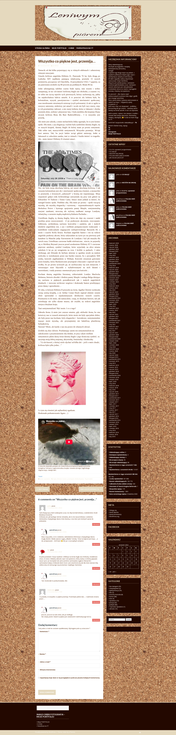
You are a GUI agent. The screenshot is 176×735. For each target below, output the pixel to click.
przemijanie (70, 479)
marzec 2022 (113, 310)
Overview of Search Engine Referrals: (123, 486)
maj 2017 (112, 408)
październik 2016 (114, 420)
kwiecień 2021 (114, 327)
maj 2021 (112, 325)
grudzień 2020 (114, 335)
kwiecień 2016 (114, 432)
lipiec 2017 (112, 404)
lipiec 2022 (112, 304)
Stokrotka (51, 590)
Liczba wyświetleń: (116, 479)
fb (136, 123)
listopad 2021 (113, 318)
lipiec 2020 (112, 343)
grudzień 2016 (114, 416)
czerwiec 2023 (114, 282)
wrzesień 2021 (114, 322)
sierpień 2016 (113, 424)
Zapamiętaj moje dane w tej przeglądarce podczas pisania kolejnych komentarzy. (70, 678)
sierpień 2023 (113, 280)
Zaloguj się (113, 510)
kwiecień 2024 (114, 268)
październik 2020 (114, 339)
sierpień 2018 (113, 379)
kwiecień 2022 (114, 308)
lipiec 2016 (112, 426)
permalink (89, 479)
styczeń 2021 (113, 333)
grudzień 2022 (114, 294)
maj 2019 (112, 363)
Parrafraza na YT (84, 48)
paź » (114, 572)
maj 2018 (112, 384)
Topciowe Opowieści (116, 607)
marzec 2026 (113, 245)
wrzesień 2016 (114, 422)
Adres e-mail (45, 662)
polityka (111, 605)
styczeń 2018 (113, 392)
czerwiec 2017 (114, 406)
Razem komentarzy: (117, 491)
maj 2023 (112, 284)
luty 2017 (112, 412)
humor (41, 479)
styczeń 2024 (113, 270)
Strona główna (42, 48)
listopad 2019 (113, 357)
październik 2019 (114, 359)
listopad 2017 (113, 396)
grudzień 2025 (114, 249)
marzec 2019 (113, 367)
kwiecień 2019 (114, 365)
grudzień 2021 (114, 316)
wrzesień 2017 (114, 400)
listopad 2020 (113, 337)
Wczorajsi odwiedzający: (118, 462)
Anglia (54, 479)
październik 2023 (114, 276)
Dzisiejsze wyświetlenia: (118, 455)
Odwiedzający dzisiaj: (117, 457)
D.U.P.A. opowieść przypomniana (120, 150)
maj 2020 (112, 347)
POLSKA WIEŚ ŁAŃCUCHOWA (119, 156)
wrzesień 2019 (114, 361)
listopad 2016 (113, 418)
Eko (110, 592)
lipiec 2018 (112, 382)
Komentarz (44, 631)
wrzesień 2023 (114, 278)
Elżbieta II (59, 479)
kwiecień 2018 (114, 386)
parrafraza (55, 66)
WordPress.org (114, 516)
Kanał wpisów (114, 512)
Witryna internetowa (47, 670)
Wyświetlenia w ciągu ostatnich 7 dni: (123, 465)
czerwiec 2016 (114, 428)
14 (119, 559)
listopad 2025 (113, 251)
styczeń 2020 (113, 355)
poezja (111, 603)
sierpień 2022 (113, 302)
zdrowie (112, 609)
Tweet (40, 476)
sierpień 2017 (113, 402)
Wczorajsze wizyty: (116, 460)
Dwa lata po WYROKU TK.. (90, 489)
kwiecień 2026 (114, 243)
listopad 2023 (113, 274)
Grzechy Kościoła (115, 594)
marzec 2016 (113, 434)
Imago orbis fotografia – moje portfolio (51, 715)
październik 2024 (114, 263)
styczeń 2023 (113, 292)
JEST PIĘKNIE (43, 489)
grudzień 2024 (114, 259)
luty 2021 (112, 331)
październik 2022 (114, 298)
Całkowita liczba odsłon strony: (121, 484)
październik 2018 (114, 375)
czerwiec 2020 (114, 345)
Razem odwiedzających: (118, 481)
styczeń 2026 (113, 247)
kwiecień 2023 (114, 286)
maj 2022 (112, 306)
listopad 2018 (113, 373)
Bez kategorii (113, 586)
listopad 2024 (113, 261)
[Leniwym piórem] (88, 23)
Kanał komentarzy (115, 514)
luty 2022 (112, 312)
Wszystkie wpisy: (115, 489)
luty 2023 (112, 290)
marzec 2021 (113, 329)
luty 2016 (112, 436)
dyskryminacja (114, 590)
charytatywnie (114, 588)
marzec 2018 (113, 388)
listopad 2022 (113, 296)
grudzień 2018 (114, 371)
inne (110, 599)
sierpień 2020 (113, 341)
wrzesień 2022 (114, 300)
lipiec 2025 (112, 253)
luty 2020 (112, 353)
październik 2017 (114, 398)
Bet (48, 550)
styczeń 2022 (113, 314)
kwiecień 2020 (114, 349)
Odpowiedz (96, 524)
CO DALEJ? (113, 152)
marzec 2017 (113, 410)
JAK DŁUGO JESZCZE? (116, 158)
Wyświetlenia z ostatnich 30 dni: (121, 470)
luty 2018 (112, 390)
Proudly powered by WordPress (45, 732)
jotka (49, 506)
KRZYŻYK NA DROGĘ (116, 154)
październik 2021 (114, 320)
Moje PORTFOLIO (59, 48)
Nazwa (43, 654)
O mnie (71, 48)
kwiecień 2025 (114, 257)
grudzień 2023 (114, 272)
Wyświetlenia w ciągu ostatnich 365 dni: (123, 474)
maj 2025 (112, 255)
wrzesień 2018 (114, 377)
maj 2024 (112, 266)
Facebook (43, 708)
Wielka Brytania (79, 479)
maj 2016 (112, 430)
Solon (65, 732)
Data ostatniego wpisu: (118, 494)
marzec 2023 (113, 288)
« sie (109, 572)
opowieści (47, 479)
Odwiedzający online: (117, 452)
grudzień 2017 (114, 394)
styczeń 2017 (113, 414)
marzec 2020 (113, 351)
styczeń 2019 (113, 369)
